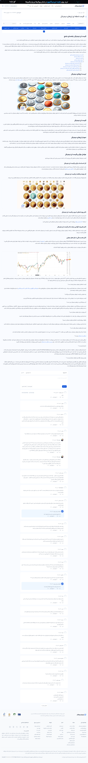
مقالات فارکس (72, 728)
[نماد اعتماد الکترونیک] (4, 714)
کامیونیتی (36, 6)
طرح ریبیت (50, 730)
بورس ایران (73, 736)
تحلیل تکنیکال (72, 740)
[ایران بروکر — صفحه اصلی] (81, 714)
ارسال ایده (38, 732)
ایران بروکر (80, 12)
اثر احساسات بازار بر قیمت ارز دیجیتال (72, 63)
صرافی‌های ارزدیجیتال (82, 726)
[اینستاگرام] (13, 726)
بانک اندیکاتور (49, 732)
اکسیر (23, 288)
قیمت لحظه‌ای (47, 6)
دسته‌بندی (80, 23)
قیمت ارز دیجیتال (79, 58)
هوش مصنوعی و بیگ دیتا (27, 23)
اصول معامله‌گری (72, 738)
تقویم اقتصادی (49, 734)
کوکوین (31, 288)
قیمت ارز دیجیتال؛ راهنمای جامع (76, 55)
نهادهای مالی (57, 6)
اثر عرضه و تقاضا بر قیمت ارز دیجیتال (72, 65)
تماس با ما (38, 730)
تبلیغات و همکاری (37, 736)
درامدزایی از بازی (45, 23)
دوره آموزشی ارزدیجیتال (71, 745)
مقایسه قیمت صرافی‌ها (48, 728)
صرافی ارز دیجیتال (82, 336)
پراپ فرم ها (84, 732)
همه (73, 23)
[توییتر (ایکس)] (16, 726)
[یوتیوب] (20, 726)
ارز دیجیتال (73, 730)
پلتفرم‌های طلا (83, 736)
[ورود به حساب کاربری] (3, 6)
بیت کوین (50, 218)
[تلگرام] (23, 726)
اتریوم (43, 241)
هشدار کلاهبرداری (60, 738)
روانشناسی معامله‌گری (71, 732)
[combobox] (13, 6)
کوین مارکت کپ (18, 80)
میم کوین (63, 23)
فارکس (62, 728)
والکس (19, 288)
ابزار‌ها (41, 6)
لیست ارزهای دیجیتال (78, 56)
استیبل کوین (57, 23)
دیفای (39, 23)
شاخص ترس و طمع (69, 169)
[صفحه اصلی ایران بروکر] (79, 6)
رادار (32, 6)
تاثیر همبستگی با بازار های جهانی (72, 70)
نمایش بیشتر (44, 705)
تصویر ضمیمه (30, 386)
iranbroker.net (9, 757)
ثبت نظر (64, 386)
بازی (20, 23)
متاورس (51, 23)
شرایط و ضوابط (37, 738)
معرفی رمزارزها (60, 736)
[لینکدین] (10, 726)
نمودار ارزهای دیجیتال (78, 60)
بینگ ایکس (27, 288)
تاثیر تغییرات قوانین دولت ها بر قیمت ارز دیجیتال (69, 68)
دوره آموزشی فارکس (71, 742)
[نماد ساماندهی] (9, 714)
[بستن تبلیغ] (0, 0)
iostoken (68, 23)
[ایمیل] (27, 726)
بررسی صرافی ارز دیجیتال (47, 342)
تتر (40, 241)
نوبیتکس (36, 288)
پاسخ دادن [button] (55, 397)
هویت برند (38, 728)
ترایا (30, 6)
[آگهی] (44, 2)
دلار (81, 46)
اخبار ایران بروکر (79, 222)
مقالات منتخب (72, 726)
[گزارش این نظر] (48, 452)
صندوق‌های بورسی (83, 734)
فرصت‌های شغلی (37, 734)
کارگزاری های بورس (83, 730)
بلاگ (52, 6)
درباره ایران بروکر (37, 726)
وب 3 (35, 23)
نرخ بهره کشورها (49, 736)
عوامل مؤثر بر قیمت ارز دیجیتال (77, 61)
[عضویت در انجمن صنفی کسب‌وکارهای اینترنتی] (19, 714)
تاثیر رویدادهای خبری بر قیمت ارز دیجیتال (71, 67)
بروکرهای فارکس (83, 728)
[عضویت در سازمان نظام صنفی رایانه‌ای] (14, 714)
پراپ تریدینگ (72, 734)
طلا (62, 732)
